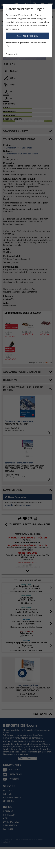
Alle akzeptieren (27, 36)
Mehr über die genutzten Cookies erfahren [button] (26, 42)
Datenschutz (12, 54)
